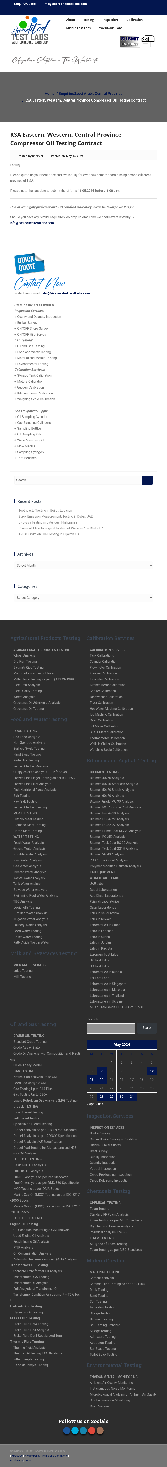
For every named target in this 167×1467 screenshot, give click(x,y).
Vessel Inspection (103, 1169)
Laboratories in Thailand (107, 996)
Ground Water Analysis (29, 849)
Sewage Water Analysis (30, 890)
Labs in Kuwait (100, 919)
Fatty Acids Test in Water (31, 943)
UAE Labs (97, 884)
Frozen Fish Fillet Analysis (32, 784)
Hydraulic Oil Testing (28, 1312)
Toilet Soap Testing (103, 1354)
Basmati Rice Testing (28, 667)
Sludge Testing (100, 1313)
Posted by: (25, 156)
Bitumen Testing (101, 1319)
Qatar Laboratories (103, 907)
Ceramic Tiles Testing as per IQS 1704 (117, 1284)
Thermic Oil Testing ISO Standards (37, 1353)
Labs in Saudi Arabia (104, 913)
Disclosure (16, 1460)
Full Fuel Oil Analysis (28, 1171)
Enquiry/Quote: (25, 4)
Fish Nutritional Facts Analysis (35, 790)
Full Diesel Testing (26, 1118)
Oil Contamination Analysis (32, 1253)
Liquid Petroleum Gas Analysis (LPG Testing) (45, 1100)
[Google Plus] (148, 10)
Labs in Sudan (100, 937)
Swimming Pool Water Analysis (35, 896)
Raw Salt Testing (25, 801)
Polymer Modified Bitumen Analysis (115, 866)
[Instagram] (154, 10)
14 (101, 1080)
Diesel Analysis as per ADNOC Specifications (45, 1136)
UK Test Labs (99, 960)
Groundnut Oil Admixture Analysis (37, 703)
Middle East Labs (78, 28)
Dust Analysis (100, 1406)
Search (92, 1019)
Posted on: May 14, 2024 (67, 156)
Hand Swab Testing (27, 754)
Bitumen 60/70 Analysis (107, 796)
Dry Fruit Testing (25, 661)
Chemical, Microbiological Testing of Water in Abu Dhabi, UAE (62, 528)
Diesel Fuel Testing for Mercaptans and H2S (45, 1148)
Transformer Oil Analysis (30, 1283)
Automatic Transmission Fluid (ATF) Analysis (45, 1259)
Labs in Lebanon (101, 931)
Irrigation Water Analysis (30, 919)
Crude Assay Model (27, 1065)
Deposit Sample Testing (30, 1365)
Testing (89, 20)
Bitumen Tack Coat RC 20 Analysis (114, 843)
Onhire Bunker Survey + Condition (113, 1139)
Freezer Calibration (103, 673)
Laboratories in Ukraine (106, 1001)
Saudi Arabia (84, 93)
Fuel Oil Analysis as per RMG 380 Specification (46, 1183)
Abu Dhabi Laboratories (106, 896)
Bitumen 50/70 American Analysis (114, 784)
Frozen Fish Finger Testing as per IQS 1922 (44, 778)
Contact (29, 1460)
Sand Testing (99, 1296)
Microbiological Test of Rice (33, 673)
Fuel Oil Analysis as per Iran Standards (40, 1177)
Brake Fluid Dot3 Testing (30, 1324)
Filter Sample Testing (28, 1359)
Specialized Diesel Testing (32, 1124)
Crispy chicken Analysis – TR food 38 (40, 772)
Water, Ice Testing (26, 760)
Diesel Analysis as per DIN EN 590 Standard (45, 1130)
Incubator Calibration (104, 679)
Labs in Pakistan (101, 948)
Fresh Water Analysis (28, 843)
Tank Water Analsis (27, 884)
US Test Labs (99, 966)
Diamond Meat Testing (29, 825)
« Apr (90, 1104)
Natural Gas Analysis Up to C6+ (35, 1077)
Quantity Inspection (103, 1163)
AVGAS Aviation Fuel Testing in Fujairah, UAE (50, 534)
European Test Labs (104, 954)
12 (152, 1071)
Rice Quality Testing (27, 691)
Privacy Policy (32, 1455)
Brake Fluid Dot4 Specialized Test (37, 1336)
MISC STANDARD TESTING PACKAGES (118, 1007)
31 (132, 1097)
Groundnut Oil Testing (28, 709)
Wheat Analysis (24, 656)
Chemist (37, 156)
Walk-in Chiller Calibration (108, 744)
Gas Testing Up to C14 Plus (33, 1089)
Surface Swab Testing (29, 748)
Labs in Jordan (100, 943)
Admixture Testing (103, 1337)
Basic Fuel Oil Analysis (29, 1165)
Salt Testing (21, 796)
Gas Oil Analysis (25, 1153)
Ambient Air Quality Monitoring (111, 1383)
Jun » (100, 1104)
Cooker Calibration (103, 691)
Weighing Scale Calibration (109, 750)
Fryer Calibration (101, 703)
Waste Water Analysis (29, 878)
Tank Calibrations (102, 656)
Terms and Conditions (55, 1455)
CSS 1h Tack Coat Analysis (109, 860)
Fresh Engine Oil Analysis (31, 1242)
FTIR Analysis (23, 1247)
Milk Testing (22, 977)
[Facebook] (129, 10)
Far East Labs (99, 978)
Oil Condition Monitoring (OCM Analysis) (42, 1230)
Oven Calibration (101, 720)
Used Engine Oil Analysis (31, 1236)
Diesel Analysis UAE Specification (37, 1142)
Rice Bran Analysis (26, 685)
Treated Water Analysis (29, 872)
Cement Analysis (102, 1278)
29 (111, 1097)
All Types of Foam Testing (108, 1244)
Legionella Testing (26, 907)
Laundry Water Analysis (30, 925)
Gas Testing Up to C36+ (30, 1094)
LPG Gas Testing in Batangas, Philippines (48, 522)
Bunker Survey (100, 1133)
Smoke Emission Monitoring (110, 1400)
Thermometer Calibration (107, 738)
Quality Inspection (102, 1157)
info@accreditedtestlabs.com (65, 4)
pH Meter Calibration (104, 726)
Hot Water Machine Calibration (111, 709)
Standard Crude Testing (30, 1042)
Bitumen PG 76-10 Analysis (109, 813)
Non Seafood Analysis (29, 743)
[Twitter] (135, 10)
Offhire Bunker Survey (105, 1145)
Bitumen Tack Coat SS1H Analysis (114, 849)
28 (101, 1097)
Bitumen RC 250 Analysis (108, 837)
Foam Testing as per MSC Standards (116, 1220)
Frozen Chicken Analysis (30, 766)
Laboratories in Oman (105, 925)
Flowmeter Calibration (105, 667)
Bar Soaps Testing (103, 1349)
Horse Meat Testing (27, 831)
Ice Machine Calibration (106, 714)
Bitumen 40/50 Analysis (107, 778)
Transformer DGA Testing (31, 1277)
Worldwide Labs (110, 28)
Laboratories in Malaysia (107, 990)
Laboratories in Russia (106, 972)
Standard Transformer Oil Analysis (37, 1271)
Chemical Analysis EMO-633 (110, 1232)
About (70, 20)
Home (50, 93)
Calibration (134, 20)
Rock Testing (99, 1290)
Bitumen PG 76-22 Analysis (109, 819)
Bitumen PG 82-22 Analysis (109, 825)
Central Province (108, 93)
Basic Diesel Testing (28, 1112)
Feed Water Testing (27, 931)
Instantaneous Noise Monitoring (112, 1388)
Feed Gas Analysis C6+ (30, 1083)
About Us (17, 1455)
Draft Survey (99, 1151)
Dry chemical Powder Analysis (111, 1226)
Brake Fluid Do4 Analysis (31, 1330)
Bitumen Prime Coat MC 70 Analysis (115, 831)
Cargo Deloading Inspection (109, 1180)
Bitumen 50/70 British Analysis (112, 790)
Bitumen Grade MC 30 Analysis (112, 801)
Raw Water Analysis (27, 860)
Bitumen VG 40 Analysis (107, 854)
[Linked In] (142, 10)
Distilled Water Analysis (30, 913)
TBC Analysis (22, 901)
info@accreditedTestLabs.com (32, 223)
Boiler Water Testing (27, 937)
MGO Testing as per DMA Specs (36, 1189)
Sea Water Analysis (27, 866)
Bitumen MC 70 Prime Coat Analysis (115, 807)
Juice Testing (23, 971)
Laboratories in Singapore (108, 984)
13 (91, 1080)
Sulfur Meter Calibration (106, 732)
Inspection (110, 20)
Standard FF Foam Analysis (109, 1214)
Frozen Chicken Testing (30, 807)
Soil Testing (98, 1301)
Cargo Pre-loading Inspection (111, 1175)
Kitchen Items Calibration (107, 685)
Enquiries (66, 93)
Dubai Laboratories (103, 890)
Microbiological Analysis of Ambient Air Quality (123, 1394)
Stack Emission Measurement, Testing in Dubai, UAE (56, 516)
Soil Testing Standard (105, 1325)
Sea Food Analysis (26, 737)
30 (121, 1097)
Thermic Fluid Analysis (29, 1348)
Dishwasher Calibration (106, 697)
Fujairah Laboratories (105, 901)
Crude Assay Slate (26, 1047)
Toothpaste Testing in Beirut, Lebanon (45, 510)
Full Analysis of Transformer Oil (35, 1289)
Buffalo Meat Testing (28, 819)
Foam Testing (99, 1209)
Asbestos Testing (102, 1307)
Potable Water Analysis (30, 854)
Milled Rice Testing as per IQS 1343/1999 (43, 679)
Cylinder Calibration (103, 661)
